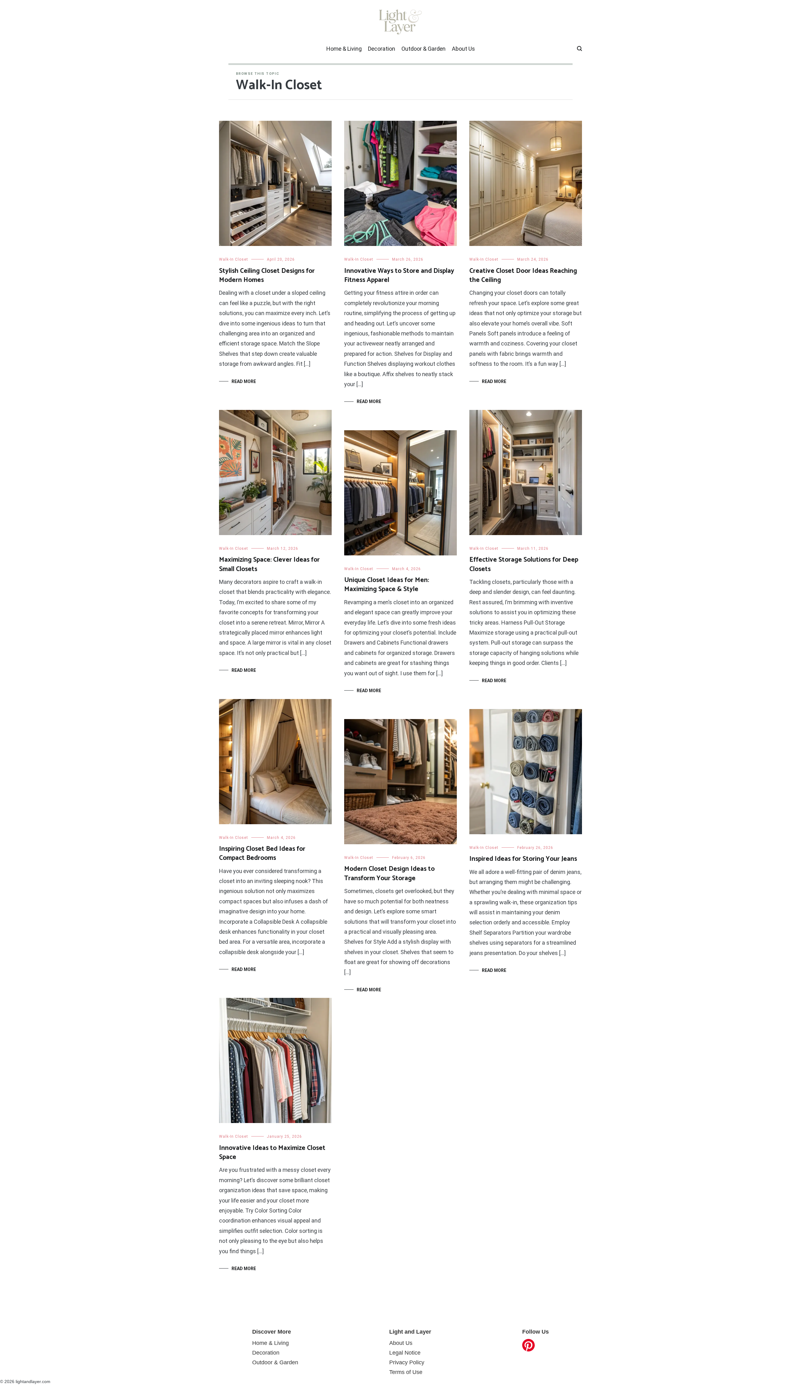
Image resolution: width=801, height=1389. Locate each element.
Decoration (381, 48)
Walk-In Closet (233, 259)
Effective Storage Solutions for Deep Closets (523, 564)
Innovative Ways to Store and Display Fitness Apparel (399, 275)
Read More (244, 381)
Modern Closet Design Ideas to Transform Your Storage (389, 873)
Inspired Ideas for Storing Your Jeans (523, 859)
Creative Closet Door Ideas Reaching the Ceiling (523, 275)
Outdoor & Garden (423, 48)
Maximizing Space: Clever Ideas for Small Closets (269, 564)
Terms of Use (405, 1372)
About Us (463, 48)
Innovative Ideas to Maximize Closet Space (272, 1152)
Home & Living (344, 48)
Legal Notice (405, 1353)
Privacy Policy (406, 1362)
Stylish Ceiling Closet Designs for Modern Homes (267, 275)
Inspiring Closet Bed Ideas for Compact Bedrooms (262, 853)
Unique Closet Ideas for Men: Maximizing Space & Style (386, 585)
